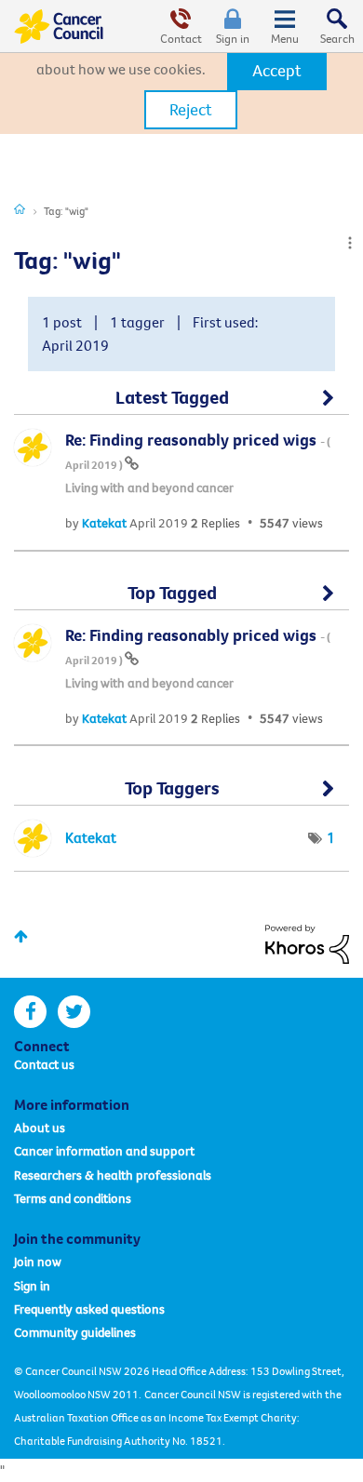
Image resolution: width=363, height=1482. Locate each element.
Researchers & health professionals (112, 1175)
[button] (277, 70)
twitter (74, 1011)
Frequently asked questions (89, 1309)
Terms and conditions (72, 1198)
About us (39, 1127)
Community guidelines (75, 1332)
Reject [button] (190, 109)
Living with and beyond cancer (149, 487)
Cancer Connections (19, 208)
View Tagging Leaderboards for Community (181, 795)
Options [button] (350, 243)
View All (181, 406)
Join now (37, 1261)
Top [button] (21, 936)
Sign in (232, 38)
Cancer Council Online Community (58, 26)
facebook (30, 1011)
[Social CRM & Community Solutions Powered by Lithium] (307, 942)
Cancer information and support (104, 1150)
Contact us (44, 1064)
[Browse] (285, 26)
